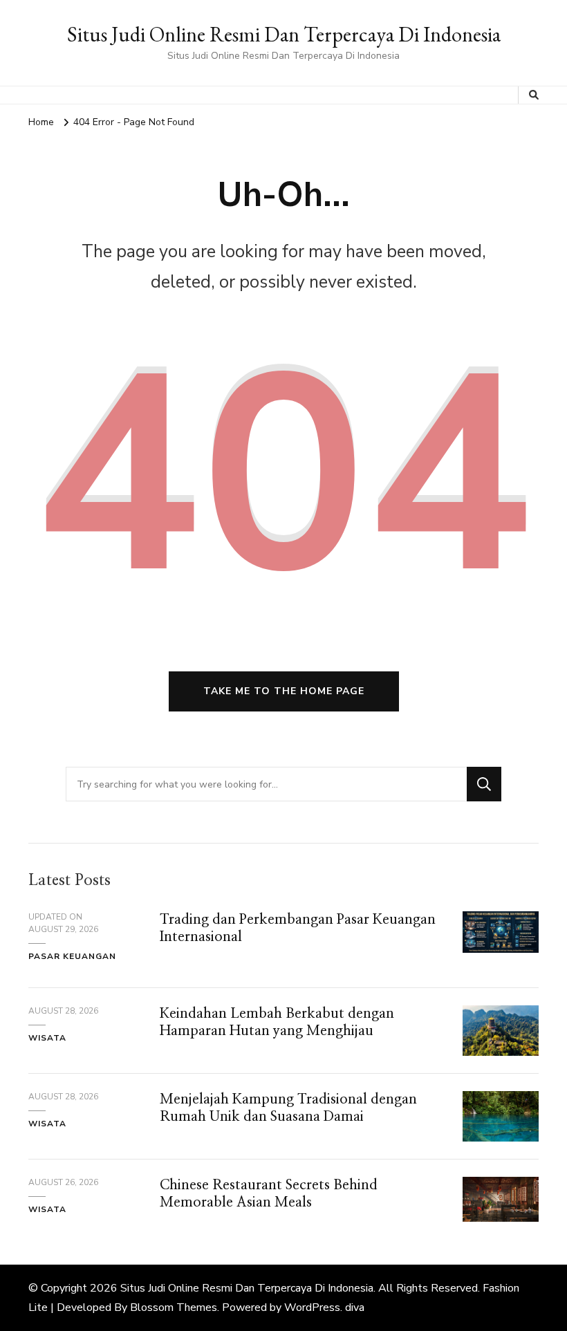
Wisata (47, 1037)
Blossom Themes (173, 1307)
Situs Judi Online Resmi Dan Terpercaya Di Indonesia (284, 34)
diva (354, 1307)
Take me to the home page (283, 691)
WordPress (312, 1307)
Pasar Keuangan (72, 956)
